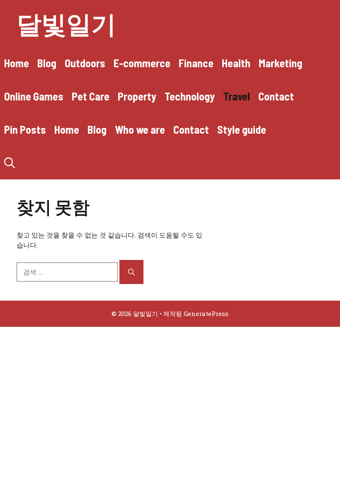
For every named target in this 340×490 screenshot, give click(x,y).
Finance (196, 62)
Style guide (241, 129)
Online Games (33, 96)
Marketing (280, 62)
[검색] (131, 272)
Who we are (140, 129)
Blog (46, 62)
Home (16, 62)
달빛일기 (66, 23)
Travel (236, 96)
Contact (276, 96)
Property (137, 96)
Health (236, 62)
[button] (9, 162)
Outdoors (85, 62)
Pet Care (90, 96)
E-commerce (142, 62)
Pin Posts (25, 129)
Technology (190, 96)
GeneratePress (206, 313)
